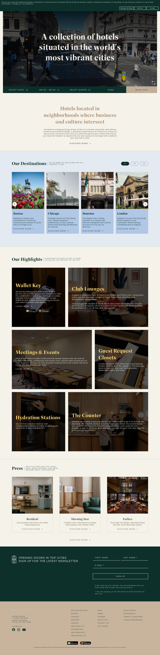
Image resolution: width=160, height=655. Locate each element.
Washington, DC (78, 635)
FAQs (100, 610)
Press (100, 613)
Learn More (23, 306)
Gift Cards (103, 626)
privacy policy (51, 2)
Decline (140, 8)
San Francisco (78, 632)
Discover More (79, 143)
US (144, 163)
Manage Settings (126, 8)
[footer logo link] (24, 611)
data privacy (130, 610)
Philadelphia (77, 629)
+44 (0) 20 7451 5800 (21, 622)
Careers (101, 617)
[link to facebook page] (13, 630)
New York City (78, 626)
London (74, 623)
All (125, 163)
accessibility (130, 613)
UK (135, 163)
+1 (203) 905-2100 (20, 618)
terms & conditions (133, 617)
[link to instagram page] (18, 630)
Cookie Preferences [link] (133, 620)
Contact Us (103, 623)
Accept (152, 8)
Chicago (75, 617)
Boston (74, 613)
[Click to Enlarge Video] (153, 83)
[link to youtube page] (24, 630)
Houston (75, 620)
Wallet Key (103, 620)
